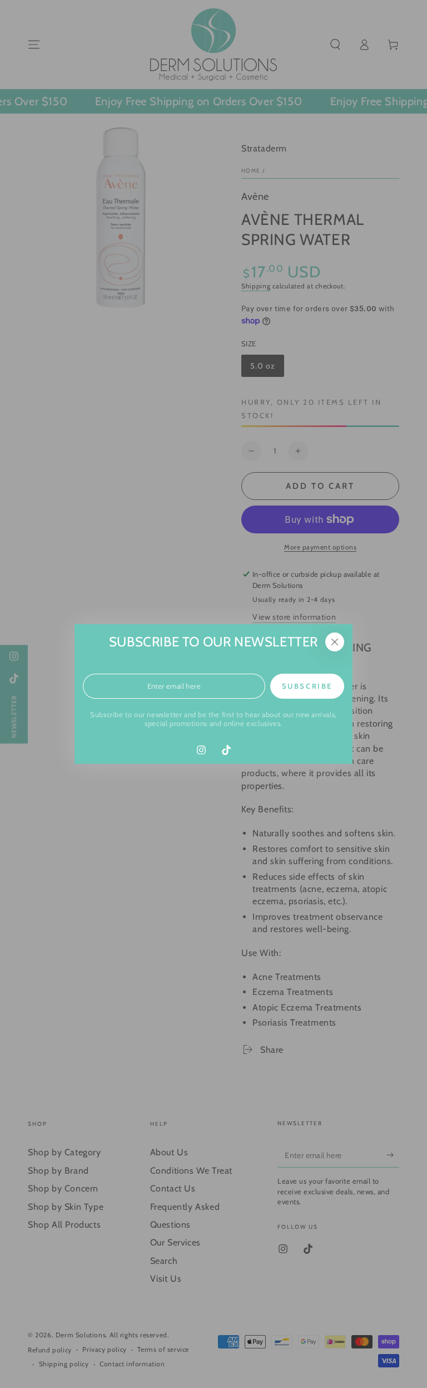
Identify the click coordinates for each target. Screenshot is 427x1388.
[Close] (334, 642)
